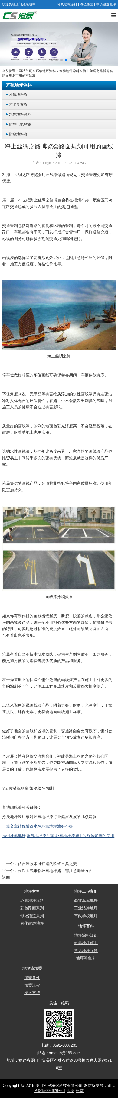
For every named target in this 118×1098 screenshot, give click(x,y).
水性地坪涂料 (69, 71)
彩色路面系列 (32, 908)
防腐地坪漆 (18, 134)
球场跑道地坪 (106, 4)
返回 (6, 877)
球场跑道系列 (32, 916)
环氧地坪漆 (18, 94)
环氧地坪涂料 (67, 4)
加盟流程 (32, 985)
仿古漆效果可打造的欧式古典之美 (47, 864)
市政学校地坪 (86, 916)
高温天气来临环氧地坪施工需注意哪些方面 (55, 871)
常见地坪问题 (86, 951)
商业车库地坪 (86, 901)
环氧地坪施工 (86, 943)
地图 (70, 1091)
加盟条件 (32, 978)
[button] (52, 60)
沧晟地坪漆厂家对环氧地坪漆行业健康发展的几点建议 (49, 817)
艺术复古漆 (18, 104)
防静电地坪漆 (20, 124)
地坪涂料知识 (86, 935)
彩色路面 (86, 4)
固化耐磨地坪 (32, 923)
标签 (80, 1091)
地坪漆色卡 (86, 958)
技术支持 (32, 993)
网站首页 (25, 71)
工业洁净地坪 (86, 908)
